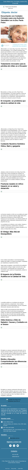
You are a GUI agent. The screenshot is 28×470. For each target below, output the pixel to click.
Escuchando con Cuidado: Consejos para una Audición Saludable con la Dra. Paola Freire (12, 19)
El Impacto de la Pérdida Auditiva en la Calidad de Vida (13, 275)
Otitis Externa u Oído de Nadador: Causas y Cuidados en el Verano (14, 322)
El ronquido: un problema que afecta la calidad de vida (13, 102)
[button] (25, 7)
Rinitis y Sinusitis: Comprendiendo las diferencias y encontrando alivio (13, 361)
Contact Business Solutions (14, 462)
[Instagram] (14, 445)
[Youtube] (18, 445)
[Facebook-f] (10, 445)
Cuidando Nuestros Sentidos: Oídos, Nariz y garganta (13, 145)
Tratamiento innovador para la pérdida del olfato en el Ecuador (14, 65)
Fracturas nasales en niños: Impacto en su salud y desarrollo (12, 186)
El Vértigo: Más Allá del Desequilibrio (10, 233)
